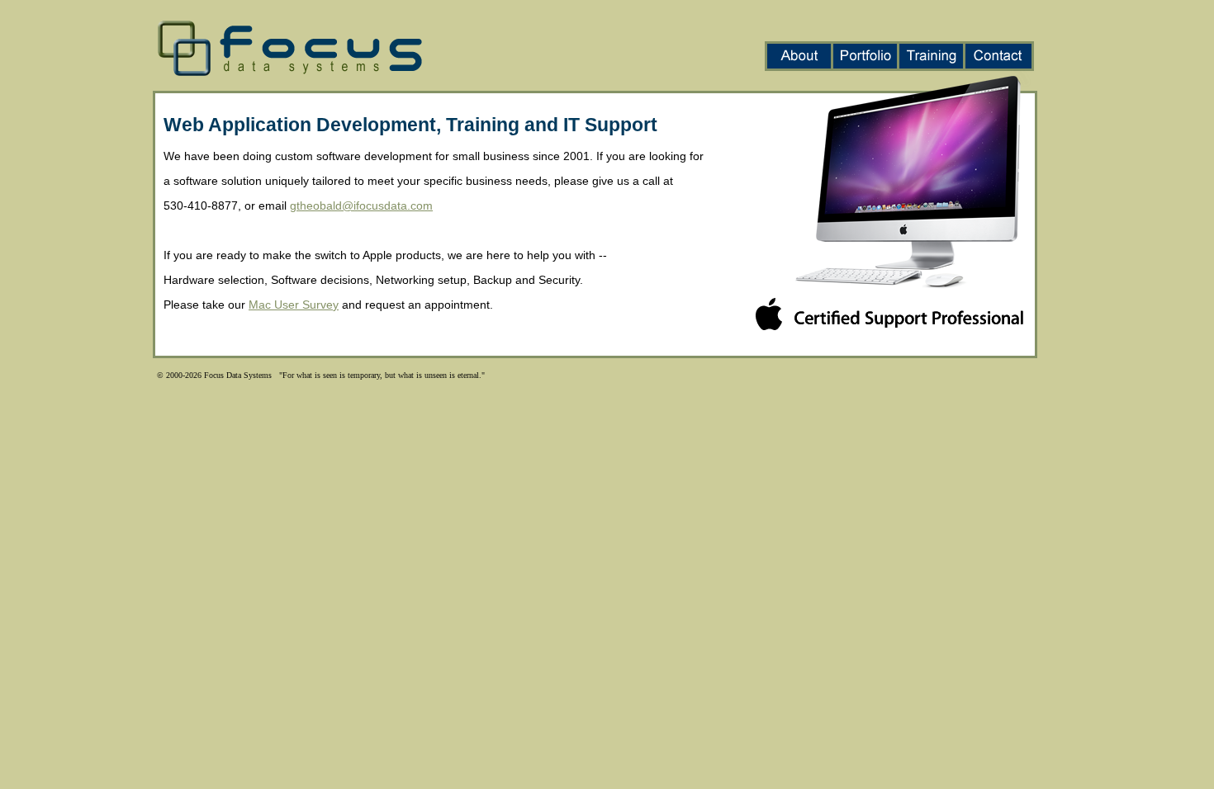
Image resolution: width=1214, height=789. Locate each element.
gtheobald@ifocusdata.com (361, 205)
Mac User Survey (294, 304)
